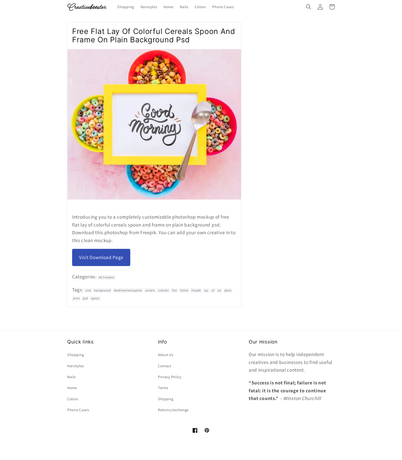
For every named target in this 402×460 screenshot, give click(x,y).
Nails (71, 376)
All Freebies (106, 277)
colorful (163, 290)
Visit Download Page (101, 257)
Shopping (75, 354)
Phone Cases (78, 409)
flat (174, 290)
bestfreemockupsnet (128, 290)
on (219, 290)
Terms (163, 387)
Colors (72, 399)
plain (227, 290)
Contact (164, 365)
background (102, 290)
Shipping (166, 399)
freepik (196, 290)
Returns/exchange (173, 409)
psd (85, 298)
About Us (166, 354)
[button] (309, 7)
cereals (150, 290)
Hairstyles (75, 365)
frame (184, 290)
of (212, 290)
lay (206, 290)
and (88, 290)
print (76, 298)
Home (72, 387)
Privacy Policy (169, 376)
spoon (95, 298)
